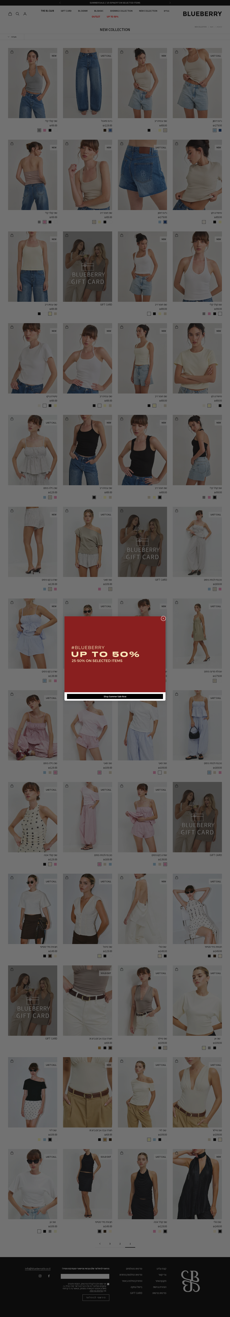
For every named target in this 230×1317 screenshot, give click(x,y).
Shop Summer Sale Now (115, 696)
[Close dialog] (163, 618)
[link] (115, 654)
